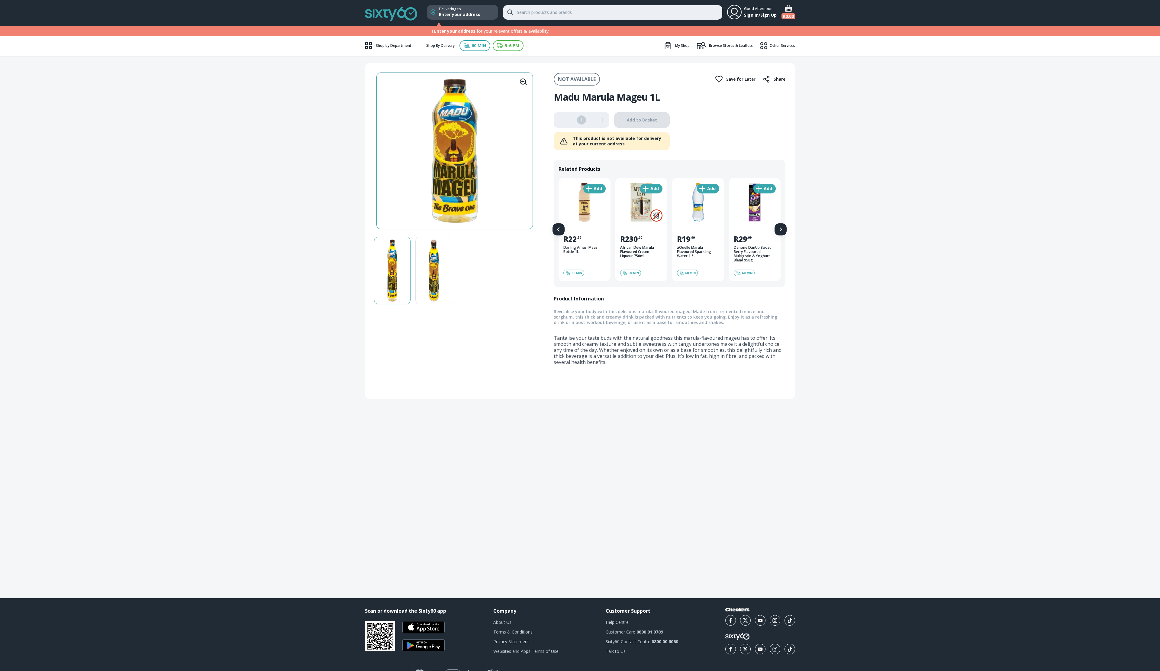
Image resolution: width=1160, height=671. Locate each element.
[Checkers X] (745, 620)
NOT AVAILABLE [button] (577, 79)
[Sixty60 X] (745, 649)
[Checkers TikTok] (790, 620)
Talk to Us (616, 651)
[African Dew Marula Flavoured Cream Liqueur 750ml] (641, 229)
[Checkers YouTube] (760, 620)
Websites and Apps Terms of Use (526, 651)
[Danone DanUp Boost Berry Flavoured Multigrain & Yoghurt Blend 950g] (755, 229)
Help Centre (617, 622)
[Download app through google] (423, 645)
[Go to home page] (391, 13)
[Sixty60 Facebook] (730, 649)
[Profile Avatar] (734, 12)
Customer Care (634, 632)
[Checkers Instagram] (775, 620)
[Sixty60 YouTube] (760, 649)
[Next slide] (781, 229)
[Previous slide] (559, 229)
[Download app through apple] (423, 627)
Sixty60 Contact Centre (642, 641)
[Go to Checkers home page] (737, 609)
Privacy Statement (511, 641)
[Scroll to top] (1148, 437)
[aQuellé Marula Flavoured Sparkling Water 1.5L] (698, 229)
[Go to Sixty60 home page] (737, 636)
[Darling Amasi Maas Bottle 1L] (585, 229)
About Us (502, 622)
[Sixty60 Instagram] (775, 649)
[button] (474, 45)
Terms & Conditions (513, 632)
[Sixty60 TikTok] (790, 649)
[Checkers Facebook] (730, 620)
